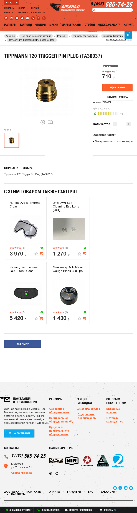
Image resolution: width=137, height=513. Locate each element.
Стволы (90, 25)
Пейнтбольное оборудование (36, 36)
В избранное (104, 109)
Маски (53, 25)
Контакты (9, 7)
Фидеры (40, 25)
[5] (112, 72)
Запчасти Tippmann (113, 36)
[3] (108, 72)
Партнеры (18, 494)
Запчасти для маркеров (85, 36)
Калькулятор (38, 12)
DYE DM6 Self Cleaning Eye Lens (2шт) (66, 206)
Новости (8, 12)
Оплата (21, 7)
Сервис (35, 7)
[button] (128, 124)
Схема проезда (21, 472)
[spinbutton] (122, 124)
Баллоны (26, 25)
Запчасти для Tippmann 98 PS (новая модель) (32, 40)
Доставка (23, 12)
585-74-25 (28, 455)
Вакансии (108, 491)
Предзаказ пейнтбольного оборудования (59, 431)
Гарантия (74, 491)
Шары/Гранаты (71, 25)
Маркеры (10, 25)
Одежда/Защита (109, 25)
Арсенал (10, 36)
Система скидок (89, 408)
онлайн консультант (20, 510)
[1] (103, 72)
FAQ (90, 491)
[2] (106, 72)
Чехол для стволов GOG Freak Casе (23, 268)
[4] (110, 72)
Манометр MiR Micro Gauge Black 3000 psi (68, 268)
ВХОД (8, 2)
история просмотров (80, 510)
